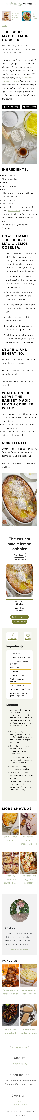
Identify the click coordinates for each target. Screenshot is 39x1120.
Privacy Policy (19, 1064)
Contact (19, 1101)
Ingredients (12, 639)
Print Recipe (30, 107)
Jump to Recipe (12, 107)
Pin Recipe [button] (19, 559)
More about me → (19, 949)
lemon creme (14, 210)
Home (4, 25)
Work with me (19, 1105)
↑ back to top (19, 1048)
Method (28, 639)
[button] (29, 653)
